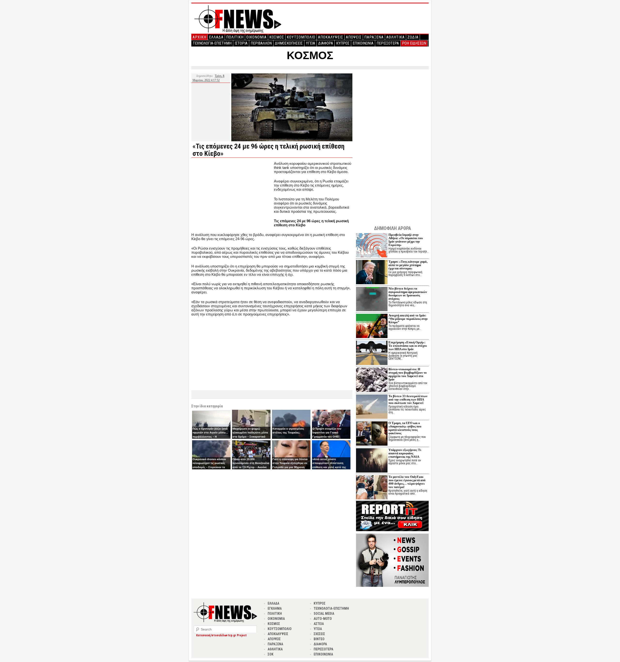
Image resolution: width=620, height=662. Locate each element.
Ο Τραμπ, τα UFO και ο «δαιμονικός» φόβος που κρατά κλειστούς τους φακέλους (404, 428)
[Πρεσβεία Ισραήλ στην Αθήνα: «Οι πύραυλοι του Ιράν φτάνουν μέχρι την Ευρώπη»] (372, 246)
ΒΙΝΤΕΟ (319, 639)
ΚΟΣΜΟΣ (276, 37)
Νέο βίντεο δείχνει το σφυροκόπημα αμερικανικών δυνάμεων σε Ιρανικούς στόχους (407, 293)
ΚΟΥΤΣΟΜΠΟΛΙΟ (301, 37)
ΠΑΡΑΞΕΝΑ (374, 37)
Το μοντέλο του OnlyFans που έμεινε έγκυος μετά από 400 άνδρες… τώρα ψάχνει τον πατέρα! (407, 482)
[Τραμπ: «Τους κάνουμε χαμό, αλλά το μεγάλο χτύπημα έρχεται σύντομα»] (372, 272)
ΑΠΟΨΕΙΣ (354, 37)
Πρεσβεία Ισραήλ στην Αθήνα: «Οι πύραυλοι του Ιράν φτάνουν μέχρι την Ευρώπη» (405, 240)
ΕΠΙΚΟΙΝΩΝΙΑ (363, 43)
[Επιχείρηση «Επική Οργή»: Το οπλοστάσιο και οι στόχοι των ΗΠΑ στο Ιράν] (372, 353)
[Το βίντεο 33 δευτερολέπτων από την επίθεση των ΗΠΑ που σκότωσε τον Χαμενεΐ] (372, 407)
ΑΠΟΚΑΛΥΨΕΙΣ (330, 37)
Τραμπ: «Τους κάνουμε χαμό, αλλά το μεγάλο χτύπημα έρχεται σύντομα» (407, 265)
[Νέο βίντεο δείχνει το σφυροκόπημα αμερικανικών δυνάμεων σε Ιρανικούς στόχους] (372, 299)
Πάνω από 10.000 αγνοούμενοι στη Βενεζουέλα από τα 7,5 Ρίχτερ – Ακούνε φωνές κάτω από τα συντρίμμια (250, 467)
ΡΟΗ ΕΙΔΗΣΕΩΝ (414, 43)
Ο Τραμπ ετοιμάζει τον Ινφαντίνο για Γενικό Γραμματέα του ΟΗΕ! (326, 432)
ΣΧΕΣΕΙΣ (319, 634)
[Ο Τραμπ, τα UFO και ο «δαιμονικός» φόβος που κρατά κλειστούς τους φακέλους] (372, 434)
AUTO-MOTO (323, 619)
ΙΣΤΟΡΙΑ (241, 43)
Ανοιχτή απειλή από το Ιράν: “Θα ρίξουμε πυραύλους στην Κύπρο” (408, 319)
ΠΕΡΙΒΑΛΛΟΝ (261, 43)
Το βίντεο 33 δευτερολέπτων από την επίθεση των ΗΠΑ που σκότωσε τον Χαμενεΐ (407, 399)
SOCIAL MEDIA (324, 613)
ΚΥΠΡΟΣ (342, 43)
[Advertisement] (232, 195)
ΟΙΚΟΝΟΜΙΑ (256, 37)
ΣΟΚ (270, 654)
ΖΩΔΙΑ (412, 37)
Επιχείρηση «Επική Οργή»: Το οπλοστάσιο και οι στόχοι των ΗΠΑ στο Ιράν (407, 345)
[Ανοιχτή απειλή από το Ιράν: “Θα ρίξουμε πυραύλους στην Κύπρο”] (372, 326)
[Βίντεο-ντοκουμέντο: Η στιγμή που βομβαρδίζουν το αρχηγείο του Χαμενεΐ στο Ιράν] (372, 380)
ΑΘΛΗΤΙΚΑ (395, 37)
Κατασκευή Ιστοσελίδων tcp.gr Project (221, 635)
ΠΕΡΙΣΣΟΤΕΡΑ (388, 43)
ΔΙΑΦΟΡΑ (325, 43)
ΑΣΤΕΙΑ (319, 624)
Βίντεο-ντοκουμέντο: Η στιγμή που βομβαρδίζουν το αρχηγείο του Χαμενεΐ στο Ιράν (407, 374)
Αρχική (199, 37)
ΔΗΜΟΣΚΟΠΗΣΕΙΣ (289, 43)
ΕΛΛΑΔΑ (216, 37)
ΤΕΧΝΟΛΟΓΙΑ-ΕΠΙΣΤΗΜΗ (212, 43)
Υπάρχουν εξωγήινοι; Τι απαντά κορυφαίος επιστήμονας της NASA (404, 453)
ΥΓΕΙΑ (310, 43)
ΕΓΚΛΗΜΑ (275, 608)
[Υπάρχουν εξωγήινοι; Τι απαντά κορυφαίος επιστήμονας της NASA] (372, 461)
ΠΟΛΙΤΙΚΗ (235, 37)
